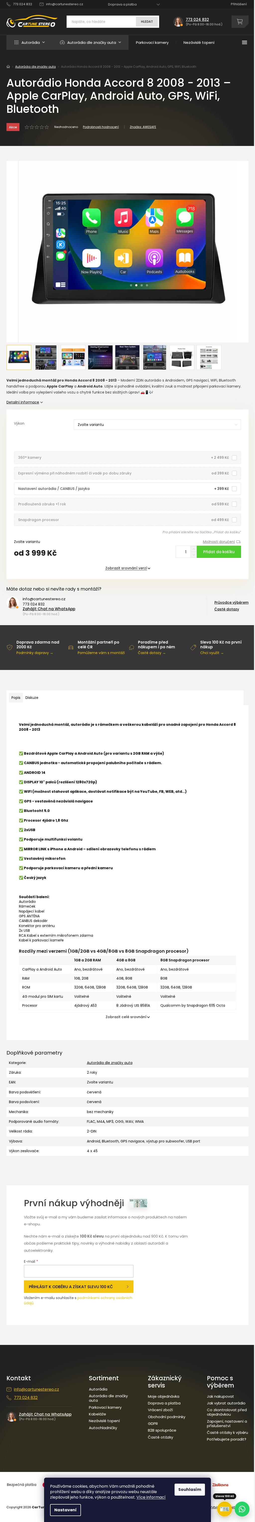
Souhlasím (189, 1489)
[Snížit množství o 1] (194, 555)
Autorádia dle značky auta (109, 1062)
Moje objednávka (163, 1396)
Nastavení (65, 1510)
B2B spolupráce (162, 1430)
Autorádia (98, 1389)
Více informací (151, 1497)
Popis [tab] (15, 697)
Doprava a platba (122, 4)
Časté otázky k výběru (227, 1432)
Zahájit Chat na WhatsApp (49, 609)
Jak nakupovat (220, 1396)
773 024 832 (34, 604)
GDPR (153, 1423)
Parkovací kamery (105, 1407)
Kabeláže (97, 1414)
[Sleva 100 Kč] (224, 1509)
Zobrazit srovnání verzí (126, 568)
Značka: (143, 127)
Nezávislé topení (104, 1421)
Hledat (147, 21)
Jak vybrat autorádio (226, 1403)
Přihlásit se (78, 1286)
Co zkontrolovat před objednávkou (227, 1412)
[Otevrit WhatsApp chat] (242, 1509)
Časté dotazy (226, 609)
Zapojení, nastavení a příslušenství (227, 1423)
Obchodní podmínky (166, 1417)
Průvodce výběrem (231, 602)
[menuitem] (29, 42)
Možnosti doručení (219, 541)
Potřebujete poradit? (226, 1439)
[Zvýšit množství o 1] (194, 549)
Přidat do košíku (219, 551)
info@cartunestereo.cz (44, 598)
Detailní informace (22, 402)
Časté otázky (160, 1437)
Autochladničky (103, 1428)
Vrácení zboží (160, 1410)
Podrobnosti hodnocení (101, 127)
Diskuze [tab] (31, 697)
